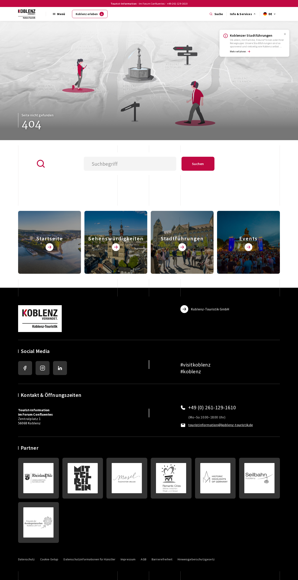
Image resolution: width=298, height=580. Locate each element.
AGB (143, 559)
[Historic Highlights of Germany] (215, 478)
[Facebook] (25, 368)
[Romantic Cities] (171, 478)
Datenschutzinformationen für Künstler (89, 559)
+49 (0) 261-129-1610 (212, 407)
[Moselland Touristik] (126, 478)
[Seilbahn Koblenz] (259, 478)
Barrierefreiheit (162, 559)
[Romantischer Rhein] (82, 478)
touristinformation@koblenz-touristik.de (220, 425)
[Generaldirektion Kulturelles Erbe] (38, 478)
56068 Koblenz (29, 423)
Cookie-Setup (49, 559)
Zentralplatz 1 (35, 414)
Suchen (198, 164)
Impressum (128, 559)
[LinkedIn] (60, 368)
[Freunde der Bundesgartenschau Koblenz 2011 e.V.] (38, 522)
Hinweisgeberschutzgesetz (196, 559)
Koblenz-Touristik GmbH (210, 309)
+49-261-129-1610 (177, 3)
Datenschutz (26, 559)
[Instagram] (43, 368)
